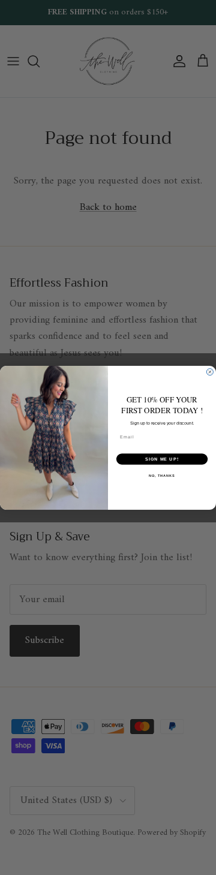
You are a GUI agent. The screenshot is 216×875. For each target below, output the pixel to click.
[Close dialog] (209, 371)
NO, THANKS (162, 475)
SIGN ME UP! (162, 458)
